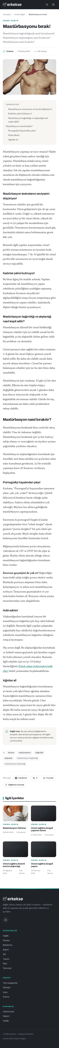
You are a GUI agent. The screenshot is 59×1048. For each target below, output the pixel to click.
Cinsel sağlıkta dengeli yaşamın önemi (42, 829)
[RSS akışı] (6, 920)
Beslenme (7, 945)
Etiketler (6, 987)
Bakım (6, 950)
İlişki (5, 963)
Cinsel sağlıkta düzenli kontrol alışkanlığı (14, 865)
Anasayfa (7, 15)
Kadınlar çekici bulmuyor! (20, 114)
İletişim (6, 1016)
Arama (6, 997)
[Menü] (53, 4)
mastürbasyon (25, 753)
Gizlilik (6, 1021)
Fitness (6, 940)
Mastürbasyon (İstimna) (14, 828)
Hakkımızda (8, 1011)
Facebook (22, 778)
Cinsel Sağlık (19, 15)
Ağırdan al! (13, 140)
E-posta (50, 778)
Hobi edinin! (14, 135)
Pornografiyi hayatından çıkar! (22, 131)
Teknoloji (7, 968)
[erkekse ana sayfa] (12, 4)
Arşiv (5, 992)
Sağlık (6, 936)
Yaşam (6, 959)
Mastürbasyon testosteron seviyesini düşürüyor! (30, 109)
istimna (11, 753)
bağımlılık (39, 753)
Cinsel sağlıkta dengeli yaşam (42, 865)
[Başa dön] (53, 1044)
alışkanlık (8, 758)
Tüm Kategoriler (10, 983)
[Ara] (47, 4)
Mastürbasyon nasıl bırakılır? (19, 126)
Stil (4, 954)
